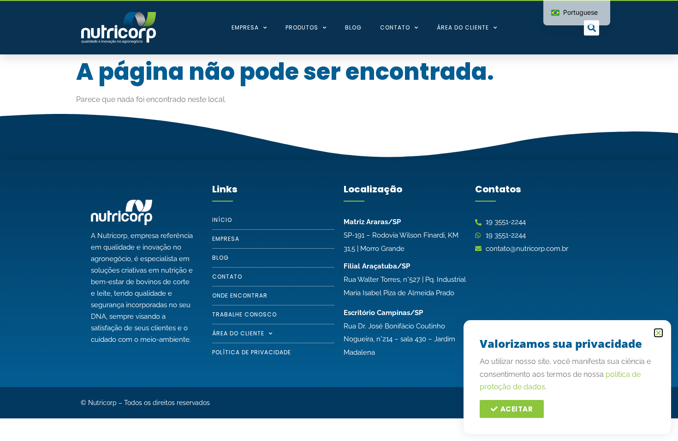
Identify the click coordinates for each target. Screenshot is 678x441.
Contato (395, 27)
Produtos (301, 27)
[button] (591, 28)
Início (222, 220)
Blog (353, 27)
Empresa (245, 27)
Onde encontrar (240, 295)
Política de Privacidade (251, 352)
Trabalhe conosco (244, 314)
